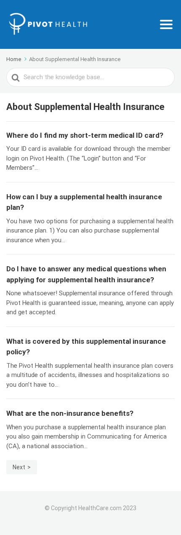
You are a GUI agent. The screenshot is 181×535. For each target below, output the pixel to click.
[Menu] (166, 24)
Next (19, 467)
